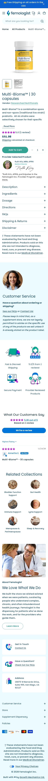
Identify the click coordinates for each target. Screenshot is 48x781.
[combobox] (24, 21)
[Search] (42, 21)
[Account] (39, 13)
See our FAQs (10, 311)
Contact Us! (26, 311)
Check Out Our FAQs (25, 665)
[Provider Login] (33, 13)
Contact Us (20, 648)
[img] (8, 449)
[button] (8, 132)
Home (5, 29)
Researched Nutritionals (24, 103)
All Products (18, 29)
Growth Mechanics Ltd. (32, 777)
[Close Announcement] (43, 4)
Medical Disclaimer (32, 253)
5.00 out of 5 (31, 420)
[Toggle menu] (3, 13)
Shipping (6, 140)
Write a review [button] (24, 430)
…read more (8, 126)
